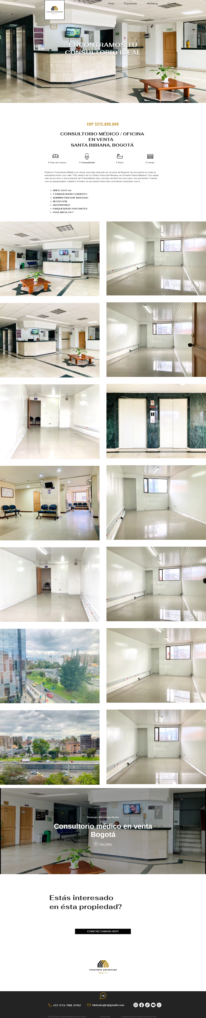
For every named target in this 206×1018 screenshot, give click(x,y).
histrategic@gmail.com (108, 1005)
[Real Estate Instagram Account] (135, 1005)
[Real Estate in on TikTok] (147, 1005)
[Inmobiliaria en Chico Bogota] (153, 1005)
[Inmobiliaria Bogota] (159, 1005)
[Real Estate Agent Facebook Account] (141, 1005)
